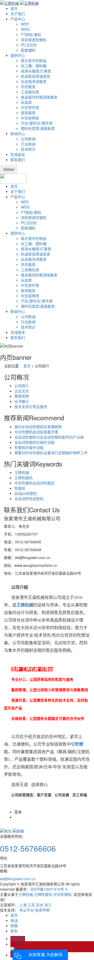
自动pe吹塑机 (25, 493)
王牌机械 (21, 472)
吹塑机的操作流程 (29, 447)
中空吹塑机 (62, 894)
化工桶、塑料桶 (33, 65)
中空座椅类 (30, 117)
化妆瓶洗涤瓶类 (33, 81)
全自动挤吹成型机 (29, 498)
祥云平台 (26, 910)
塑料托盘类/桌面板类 (38, 128)
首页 (14, 8)
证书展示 (21, 401)
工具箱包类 (30, 91)
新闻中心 (17, 133)
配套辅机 (28, 50)
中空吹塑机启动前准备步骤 (36, 431)
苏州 (39, 904)
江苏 (31, 904)
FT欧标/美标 (31, 34)
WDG (25, 29)
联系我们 (17, 159)
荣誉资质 (21, 396)
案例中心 (17, 55)
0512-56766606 (28, 848)
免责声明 (42, 910)
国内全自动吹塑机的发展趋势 (38, 426)
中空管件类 (30, 107)
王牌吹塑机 (23, 477)
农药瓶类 (28, 86)
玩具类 (26, 102)
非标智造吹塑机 (33, 39)
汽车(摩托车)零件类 (37, 123)
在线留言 (17, 154)
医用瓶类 (28, 112)
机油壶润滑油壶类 (35, 76)
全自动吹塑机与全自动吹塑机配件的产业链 (49, 437)
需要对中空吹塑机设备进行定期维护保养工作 (50, 452)
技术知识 (28, 149)
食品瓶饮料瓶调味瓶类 (39, 97)
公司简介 (21, 385)
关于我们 (17, 13)
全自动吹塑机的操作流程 (34, 442)
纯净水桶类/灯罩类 (36, 71)
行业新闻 (28, 144)
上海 (23, 904)
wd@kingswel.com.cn (18, 878)
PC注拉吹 (29, 44)
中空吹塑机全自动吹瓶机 (34, 482)
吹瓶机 (19, 488)
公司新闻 (28, 138)
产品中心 (17, 18)
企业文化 (21, 390)
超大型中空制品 (33, 60)
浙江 (48, 904)
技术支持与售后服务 (30, 406)
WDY (25, 24)
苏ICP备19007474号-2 (48, 889)
